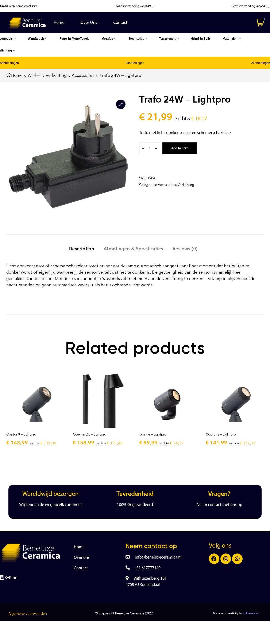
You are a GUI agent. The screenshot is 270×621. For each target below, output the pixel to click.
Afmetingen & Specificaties (133, 249)
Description (81, 249)
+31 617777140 (147, 568)
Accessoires (83, 75)
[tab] (81, 248)
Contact (81, 568)
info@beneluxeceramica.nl (158, 557)
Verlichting (56, 75)
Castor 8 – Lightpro (221, 434)
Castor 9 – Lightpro (21, 434)
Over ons (82, 558)
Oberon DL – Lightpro (89, 434)
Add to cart (179, 148)
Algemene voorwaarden (27, 614)
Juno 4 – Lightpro (152, 434)
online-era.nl (250, 613)
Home (17, 75)
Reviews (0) (185, 249)
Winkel (34, 75)
